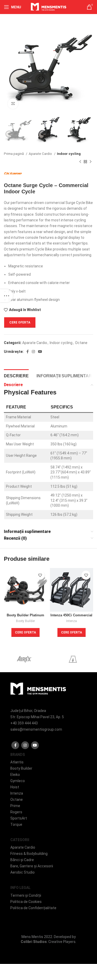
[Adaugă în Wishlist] (40, 575)
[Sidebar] (6, 295)
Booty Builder (25, 621)
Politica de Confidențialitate (33, 908)
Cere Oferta (19, 322)
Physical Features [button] (30, 392)
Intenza (71, 621)
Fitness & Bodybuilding (29, 853)
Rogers (16, 812)
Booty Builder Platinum (25, 615)
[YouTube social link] (40, 351)
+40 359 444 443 (24, 723)
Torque (16, 824)
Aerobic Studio (22, 872)
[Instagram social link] (33, 351)
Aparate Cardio (41, 154)
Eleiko (15, 774)
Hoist (14, 787)
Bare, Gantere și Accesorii (31, 866)
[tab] (16, 375)
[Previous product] (80, 161)
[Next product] (90, 161)
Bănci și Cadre (22, 860)
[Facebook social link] (27, 351)
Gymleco (17, 781)
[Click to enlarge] (13, 103)
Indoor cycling (69, 154)
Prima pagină (14, 154)
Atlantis (17, 762)
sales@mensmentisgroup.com (36, 729)
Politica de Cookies (26, 902)
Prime (15, 806)
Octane (81, 343)
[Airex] (24, 659)
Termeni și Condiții (25, 895)
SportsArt (18, 818)
